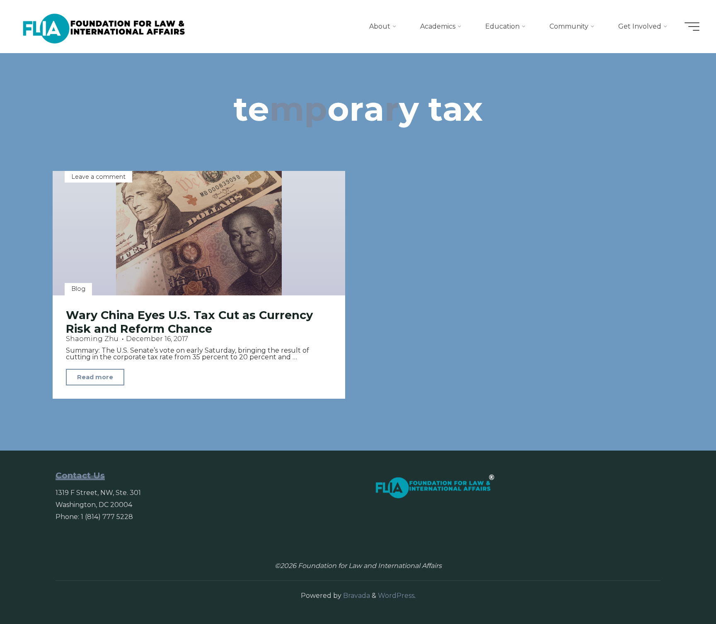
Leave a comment (98, 176)
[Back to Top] (683, 591)
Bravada (355, 596)
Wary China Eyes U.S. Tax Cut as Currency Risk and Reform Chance (189, 322)
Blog (78, 288)
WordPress (396, 596)
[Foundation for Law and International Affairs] (104, 26)
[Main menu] (692, 26)
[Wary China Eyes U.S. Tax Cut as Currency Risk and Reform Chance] (199, 233)
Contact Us (80, 475)
